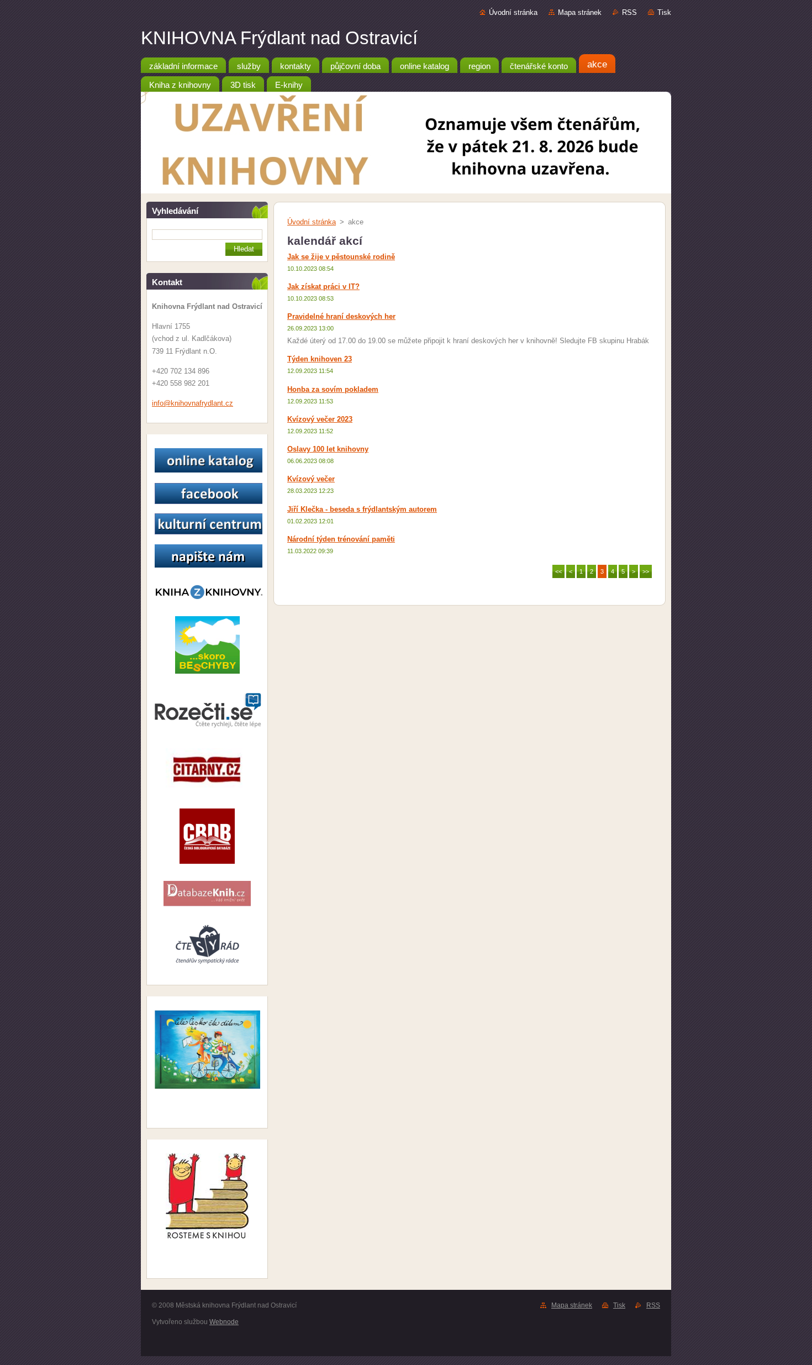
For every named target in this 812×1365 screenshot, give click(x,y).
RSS (629, 12)
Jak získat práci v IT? (323, 286)
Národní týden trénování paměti (341, 539)
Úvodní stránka (513, 12)
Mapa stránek (580, 12)
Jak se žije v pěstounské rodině (341, 257)
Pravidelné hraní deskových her (341, 316)
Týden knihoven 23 (319, 359)
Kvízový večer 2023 (319, 419)
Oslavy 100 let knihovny (327, 449)
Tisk (664, 12)
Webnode (224, 1322)
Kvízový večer (311, 479)
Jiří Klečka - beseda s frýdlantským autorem (362, 509)
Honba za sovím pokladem (332, 389)
